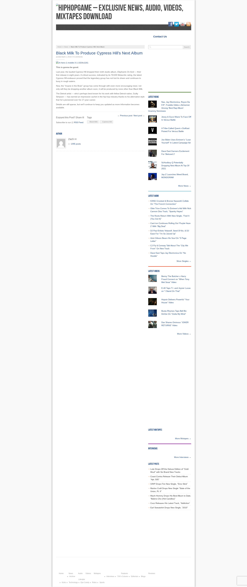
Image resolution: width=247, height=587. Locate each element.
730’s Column (122, 576)
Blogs (143, 576)
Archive (72, 576)
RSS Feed (78, 122)
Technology (73, 582)
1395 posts (76, 144)
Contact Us (160, 36)
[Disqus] (102, 190)
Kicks (64, 582)
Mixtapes (111, 42)
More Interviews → (182, 457)
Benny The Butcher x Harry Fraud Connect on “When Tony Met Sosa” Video (175, 279)
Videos (94, 42)
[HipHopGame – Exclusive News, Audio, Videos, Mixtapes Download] (123, 12)
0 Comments (78, 57)
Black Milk (93, 122)
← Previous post (124, 115)
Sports (101, 582)
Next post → (139, 115)
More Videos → (184, 334)
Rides (94, 582)
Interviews (110, 576)
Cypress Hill (107, 122)
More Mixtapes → (183, 438)
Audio (78, 42)
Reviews (147, 42)
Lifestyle (166, 42)
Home (174, 36)
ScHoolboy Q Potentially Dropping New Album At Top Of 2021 (175, 165)
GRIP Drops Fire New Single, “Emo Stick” (169, 484)
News (63, 42)
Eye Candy (85, 582)
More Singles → (184, 261)
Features (130, 42)
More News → (184, 186)
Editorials (134, 576)
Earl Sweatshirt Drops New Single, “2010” (169, 507)
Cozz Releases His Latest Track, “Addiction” (170, 503)
